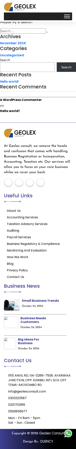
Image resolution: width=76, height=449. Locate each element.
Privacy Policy (17, 270)
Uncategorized (12, 55)
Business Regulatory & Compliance (33, 244)
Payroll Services (19, 237)
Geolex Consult (52, 433)
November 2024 (13, 43)
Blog (10, 263)
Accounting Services (22, 217)
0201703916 (16, 404)
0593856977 (17, 411)
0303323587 (17, 398)
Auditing (13, 230)
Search (5, 60)
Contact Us (15, 277)
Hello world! (9, 81)
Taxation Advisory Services (27, 224)
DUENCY (46, 441)
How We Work (17, 257)
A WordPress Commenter (21, 100)
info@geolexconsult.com (27, 391)
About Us (14, 210)
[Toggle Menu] (67, 16)
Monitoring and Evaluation (27, 250)
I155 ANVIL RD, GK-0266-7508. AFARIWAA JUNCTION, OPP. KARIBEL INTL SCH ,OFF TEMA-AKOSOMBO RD (39, 380)
